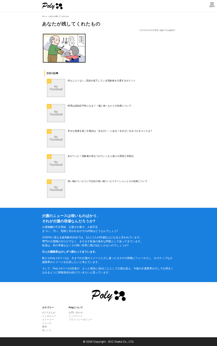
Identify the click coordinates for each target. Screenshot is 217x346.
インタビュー (49, 315)
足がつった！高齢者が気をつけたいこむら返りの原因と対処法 (101, 156)
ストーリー (48, 319)
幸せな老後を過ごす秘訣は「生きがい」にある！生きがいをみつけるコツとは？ (110, 130)
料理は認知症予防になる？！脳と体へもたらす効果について (99, 105)
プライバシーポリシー (80, 319)
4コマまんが (48, 312)
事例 (44, 326)
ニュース (47, 323)
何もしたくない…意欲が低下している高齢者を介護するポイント (102, 80)
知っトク (47, 330)
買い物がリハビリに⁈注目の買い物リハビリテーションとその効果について (107, 181)
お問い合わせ (76, 312)
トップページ (76, 315)
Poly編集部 (170, 30)
